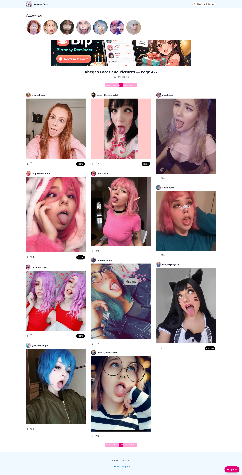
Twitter (115, 466)
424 (111, 85)
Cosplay (210, 348)
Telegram (125, 466)
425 (114, 85)
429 (128, 85)
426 (117, 85)
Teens (80, 163)
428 (124, 85)
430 (131, 85)
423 (107, 85)
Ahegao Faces (41, 4)
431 (134, 85)
